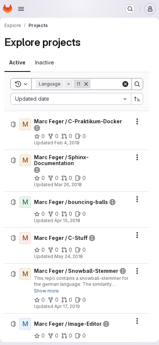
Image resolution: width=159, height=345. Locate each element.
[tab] (17, 62)
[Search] (137, 84)
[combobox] (70, 99)
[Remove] (86, 84)
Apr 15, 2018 (67, 220)
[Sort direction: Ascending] (137, 99)
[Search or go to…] (130, 8)
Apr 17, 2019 (67, 306)
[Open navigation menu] (21, 9)
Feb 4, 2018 (67, 142)
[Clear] (125, 84)
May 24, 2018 (68, 256)
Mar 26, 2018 (68, 184)
